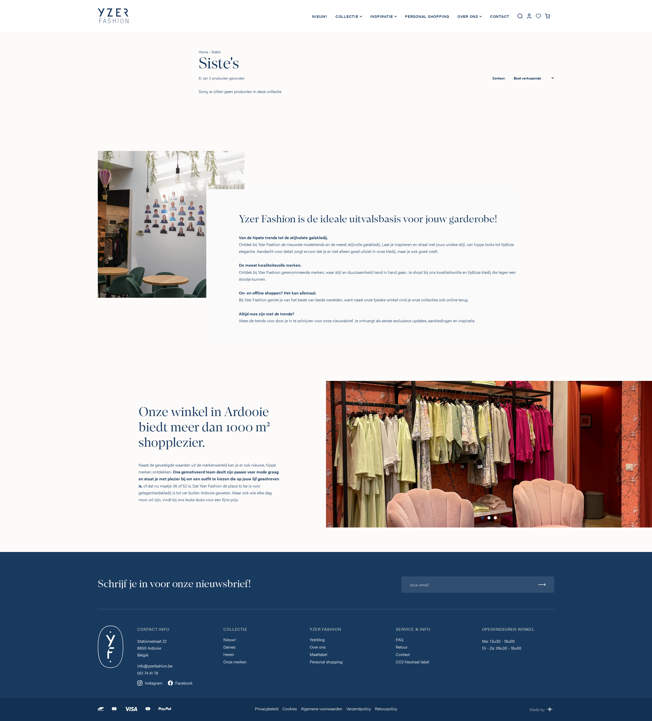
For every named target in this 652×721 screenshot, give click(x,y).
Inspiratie (381, 16)
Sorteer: (499, 78)
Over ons (467, 16)
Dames (229, 647)
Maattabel (318, 654)
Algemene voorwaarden (321, 709)
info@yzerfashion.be (154, 666)
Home (203, 51)
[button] (482, 517)
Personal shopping (427, 16)
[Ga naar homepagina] (113, 16)
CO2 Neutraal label (412, 662)
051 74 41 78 (147, 673)
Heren (228, 654)
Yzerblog (317, 640)
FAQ (399, 640)
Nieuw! (319, 16)
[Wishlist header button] (538, 16)
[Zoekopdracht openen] (520, 16)
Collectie (346, 16)
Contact (499, 16)
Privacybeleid (266, 709)
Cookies (289, 709)
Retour (402, 647)
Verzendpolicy (358, 709)
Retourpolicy (386, 709)
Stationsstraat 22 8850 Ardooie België (152, 648)
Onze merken (235, 662)
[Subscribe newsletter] (542, 584)
